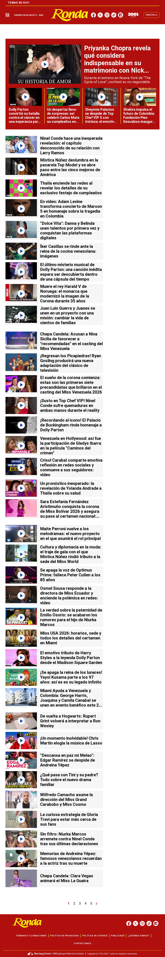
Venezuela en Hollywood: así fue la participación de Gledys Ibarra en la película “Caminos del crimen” (70, 445)
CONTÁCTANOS (82, 943)
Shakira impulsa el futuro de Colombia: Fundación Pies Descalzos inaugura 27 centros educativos (139, 119)
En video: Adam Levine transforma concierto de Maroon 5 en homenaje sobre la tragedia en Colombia (71, 208)
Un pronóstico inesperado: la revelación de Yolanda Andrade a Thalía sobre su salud (71, 488)
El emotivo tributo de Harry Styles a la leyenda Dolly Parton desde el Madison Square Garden (71, 657)
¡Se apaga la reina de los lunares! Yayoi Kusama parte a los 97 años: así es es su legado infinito (71, 677)
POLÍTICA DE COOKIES (94, 936)
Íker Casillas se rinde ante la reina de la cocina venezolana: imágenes (68, 251)
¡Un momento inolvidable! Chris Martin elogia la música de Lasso (71, 740)
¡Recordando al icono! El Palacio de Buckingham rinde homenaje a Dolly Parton (71, 425)
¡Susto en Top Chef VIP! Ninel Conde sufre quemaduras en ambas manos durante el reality (69, 405)
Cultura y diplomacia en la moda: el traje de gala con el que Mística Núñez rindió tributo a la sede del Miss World (70, 554)
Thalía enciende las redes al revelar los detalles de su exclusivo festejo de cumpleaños (71, 188)
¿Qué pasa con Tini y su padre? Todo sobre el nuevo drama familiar (69, 779)
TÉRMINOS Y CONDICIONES (31, 936)
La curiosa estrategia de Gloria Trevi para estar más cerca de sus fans (69, 819)
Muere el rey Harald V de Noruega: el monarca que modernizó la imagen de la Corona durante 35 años (64, 293)
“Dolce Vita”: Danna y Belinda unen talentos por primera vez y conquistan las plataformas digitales (69, 230)
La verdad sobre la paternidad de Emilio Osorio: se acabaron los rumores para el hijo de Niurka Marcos (71, 617)
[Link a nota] (45, 64)
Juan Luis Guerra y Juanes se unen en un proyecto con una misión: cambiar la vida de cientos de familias (67, 315)
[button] (7, 15)
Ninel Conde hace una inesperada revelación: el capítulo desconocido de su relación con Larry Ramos (71, 145)
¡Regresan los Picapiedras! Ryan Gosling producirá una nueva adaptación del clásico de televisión (70, 363)
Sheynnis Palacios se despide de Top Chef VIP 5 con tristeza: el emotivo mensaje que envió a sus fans (101, 119)
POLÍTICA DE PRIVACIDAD (64, 936)
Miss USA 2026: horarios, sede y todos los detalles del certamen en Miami (70, 638)
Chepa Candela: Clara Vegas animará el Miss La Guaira (66, 878)
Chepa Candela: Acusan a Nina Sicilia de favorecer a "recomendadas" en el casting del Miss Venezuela (71, 341)
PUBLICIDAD (118, 936)
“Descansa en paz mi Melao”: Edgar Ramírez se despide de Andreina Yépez (67, 760)
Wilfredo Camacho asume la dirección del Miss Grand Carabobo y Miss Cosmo (66, 799)
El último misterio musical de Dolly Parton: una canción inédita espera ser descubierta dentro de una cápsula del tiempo (71, 272)
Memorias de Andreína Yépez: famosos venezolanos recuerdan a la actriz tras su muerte (71, 858)
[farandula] (69, 15)
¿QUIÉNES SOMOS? (138, 936)
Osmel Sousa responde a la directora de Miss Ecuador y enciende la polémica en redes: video (69, 595)
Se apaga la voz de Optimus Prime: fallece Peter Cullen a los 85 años (70, 575)
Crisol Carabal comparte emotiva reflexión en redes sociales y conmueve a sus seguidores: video (71, 467)
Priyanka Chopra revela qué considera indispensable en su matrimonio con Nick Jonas (117, 63)
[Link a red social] (128, 923)
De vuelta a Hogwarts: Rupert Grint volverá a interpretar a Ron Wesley (70, 721)
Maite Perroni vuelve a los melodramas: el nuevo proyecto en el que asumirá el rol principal (70, 533)
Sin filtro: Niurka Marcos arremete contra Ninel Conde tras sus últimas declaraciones (69, 839)
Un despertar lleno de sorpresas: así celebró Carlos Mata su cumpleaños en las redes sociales (63, 117)
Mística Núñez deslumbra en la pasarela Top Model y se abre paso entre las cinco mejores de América (70, 167)
